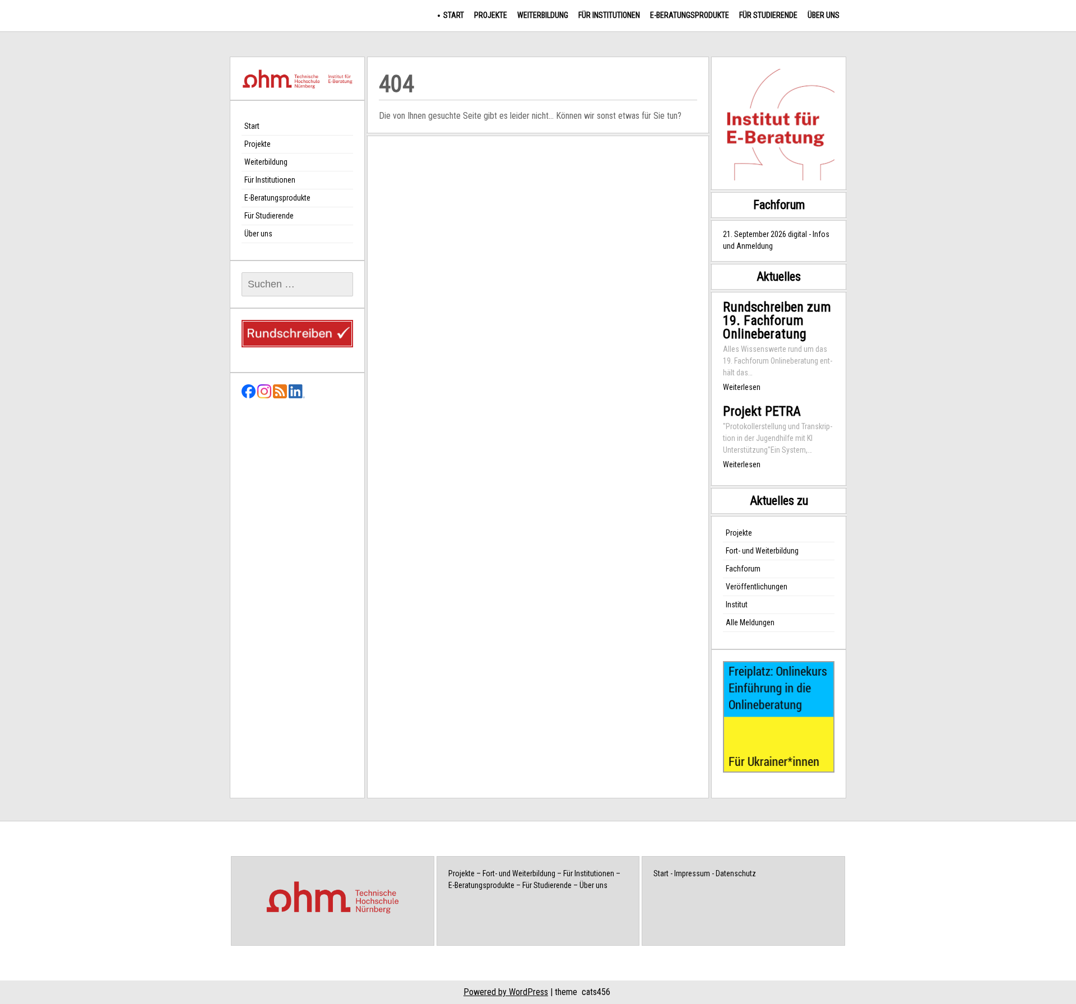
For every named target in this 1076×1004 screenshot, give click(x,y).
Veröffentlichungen (756, 586)
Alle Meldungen (750, 622)
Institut (737, 604)
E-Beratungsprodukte (689, 15)
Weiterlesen (741, 387)
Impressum (692, 873)
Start (453, 15)
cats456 (596, 992)
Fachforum (743, 568)
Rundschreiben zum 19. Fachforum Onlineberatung (777, 320)
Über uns (824, 15)
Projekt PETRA (762, 411)
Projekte (490, 15)
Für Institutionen (609, 15)
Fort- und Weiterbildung (762, 550)
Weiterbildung (542, 15)
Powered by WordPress (505, 992)
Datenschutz (736, 873)
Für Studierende (768, 15)
